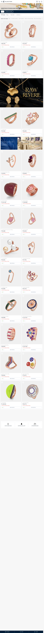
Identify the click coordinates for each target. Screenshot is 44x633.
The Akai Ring (3, 402)
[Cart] (39, 1)
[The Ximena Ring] (11, 189)
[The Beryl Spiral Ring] (32, 276)
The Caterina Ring (25, 402)
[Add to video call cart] (2, 47)
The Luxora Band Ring (4, 345)
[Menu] (1, 1)
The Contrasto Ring (26, 373)
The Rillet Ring (3, 129)
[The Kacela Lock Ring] (11, 305)
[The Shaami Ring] (32, 60)
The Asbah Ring (3, 258)
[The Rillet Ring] (11, 118)
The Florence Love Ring (26, 129)
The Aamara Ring (4, 42)
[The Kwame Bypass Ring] (11, 160)
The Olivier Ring (25, 200)
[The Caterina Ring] (32, 391)
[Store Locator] (37, 1)
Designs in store (9, 11)
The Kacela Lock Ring (4, 316)
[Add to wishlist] (2, 22)
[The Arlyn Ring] (32, 31)
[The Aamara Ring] (11, 31)
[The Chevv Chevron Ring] (11, 362)
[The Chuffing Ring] (11, 60)
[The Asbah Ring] (11, 247)
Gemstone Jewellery (14, 18)
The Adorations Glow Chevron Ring (7, 229)
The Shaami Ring (25, 71)
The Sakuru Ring (25, 345)
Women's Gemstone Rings (29, 18)
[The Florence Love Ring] (32, 118)
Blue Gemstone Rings (37, 18)
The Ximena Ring (4, 200)
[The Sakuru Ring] (32, 333)
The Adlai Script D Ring (26, 258)
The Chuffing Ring (4, 71)
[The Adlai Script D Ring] (32, 247)
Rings (9, 18)
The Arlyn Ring (25, 42)
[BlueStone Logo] (7, 1)
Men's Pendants (21, 18)
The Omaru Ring (25, 229)
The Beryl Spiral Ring (26, 287)
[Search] (41, 1)
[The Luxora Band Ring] (11, 333)
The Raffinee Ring (4, 287)
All (2, 11)
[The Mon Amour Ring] (32, 160)
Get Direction (5, 144)
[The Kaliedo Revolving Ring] (32, 305)
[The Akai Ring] (11, 391)
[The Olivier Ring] (32, 189)
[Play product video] (20, 22)
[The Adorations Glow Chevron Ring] (11, 218)
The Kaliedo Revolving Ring (27, 316)
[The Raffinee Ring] (11, 276)
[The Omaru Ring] (32, 218)
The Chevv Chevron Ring (5, 373)
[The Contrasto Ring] (32, 362)
